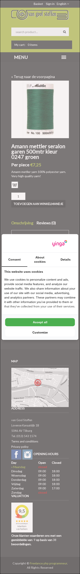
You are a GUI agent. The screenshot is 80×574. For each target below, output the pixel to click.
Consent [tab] (14, 259)
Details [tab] (66, 259)
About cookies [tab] (40, 259)
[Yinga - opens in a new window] (60, 243)
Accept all (40, 322)
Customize (40, 332)
